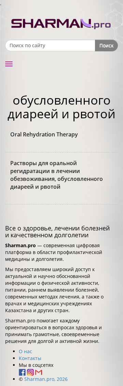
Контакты (30, 358)
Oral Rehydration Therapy (44, 134)
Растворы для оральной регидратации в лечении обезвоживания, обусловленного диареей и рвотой (56, 174)
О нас (25, 351)
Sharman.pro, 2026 (46, 379)
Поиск (106, 45)
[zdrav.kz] (61, 22)
